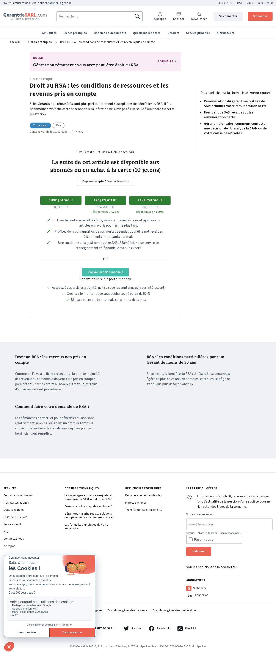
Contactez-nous (13, 539)
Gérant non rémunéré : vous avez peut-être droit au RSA (85, 64)
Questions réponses (147, 33)
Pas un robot (203, 539)
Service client (12, 524)
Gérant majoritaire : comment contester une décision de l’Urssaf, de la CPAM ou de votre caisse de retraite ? (235, 128)
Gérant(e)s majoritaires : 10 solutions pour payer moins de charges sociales (89, 516)
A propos (9, 546)
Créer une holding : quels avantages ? (88, 507)
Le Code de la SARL (15, 517)
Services (9, 488)
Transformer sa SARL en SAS (143, 510)
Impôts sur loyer (135, 503)
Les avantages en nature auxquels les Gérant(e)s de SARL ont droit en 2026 (88, 497)
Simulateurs (225, 33)
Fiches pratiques (75, 33)
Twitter (136, 628)
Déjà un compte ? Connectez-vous (105, 181)
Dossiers (173, 33)
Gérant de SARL (25, 16)
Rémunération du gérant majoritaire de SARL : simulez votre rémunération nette (235, 103)
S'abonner (260, 16)
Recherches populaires (143, 488)
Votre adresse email (199, 515)
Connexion (201, 595)
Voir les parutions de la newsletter (211, 567)
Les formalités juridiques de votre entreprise (86, 527)
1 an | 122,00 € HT (105, 200)
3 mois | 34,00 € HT (61, 200)
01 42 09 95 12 (223, 3)
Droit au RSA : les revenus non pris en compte (50, 359)
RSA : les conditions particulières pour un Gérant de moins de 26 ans (185, 359)
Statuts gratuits (13, 510)
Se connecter (228, 16)
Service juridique (198, 33)
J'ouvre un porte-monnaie (105, 272)
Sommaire (165, 61)
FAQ (6, 532)
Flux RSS (190, 628)
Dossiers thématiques (81, 488)
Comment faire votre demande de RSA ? (52, 406)
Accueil (15, 42)
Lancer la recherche (137, 16)
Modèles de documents (110, 33)
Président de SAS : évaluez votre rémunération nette (228, 115)
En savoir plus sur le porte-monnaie (105, 279)
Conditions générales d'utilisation (174, 610)
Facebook (163, 628)
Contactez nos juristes (18, 496)
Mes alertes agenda (16, 503)
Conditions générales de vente (127, 610)
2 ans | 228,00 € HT (150, 200)
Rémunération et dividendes (143, 496)
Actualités (49, 33)
